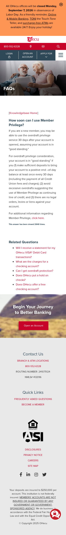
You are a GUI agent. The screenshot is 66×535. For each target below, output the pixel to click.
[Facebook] (21, 475)
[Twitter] (44, 475)
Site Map (33, 466)
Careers (33, 460)
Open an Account (33, 325)
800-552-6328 (12, 46)
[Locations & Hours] (31, 46)
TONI (33, 19)
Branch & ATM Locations (33, 361)
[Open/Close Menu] (60, 55)
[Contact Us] (43, 46)
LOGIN (9, 53)
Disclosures (33, 449)
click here (38, 218)
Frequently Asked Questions (33, 399)
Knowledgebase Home (23, 113)
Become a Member (33, 404)
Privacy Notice (33, 455)
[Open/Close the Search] (58, 46)
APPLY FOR (46, 53)
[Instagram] (36, 475)
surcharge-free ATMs (35, 23)
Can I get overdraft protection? (34, 271)
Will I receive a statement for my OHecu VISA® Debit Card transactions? (35, 252)
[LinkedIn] (28, 475)
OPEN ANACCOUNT (27, 55)
